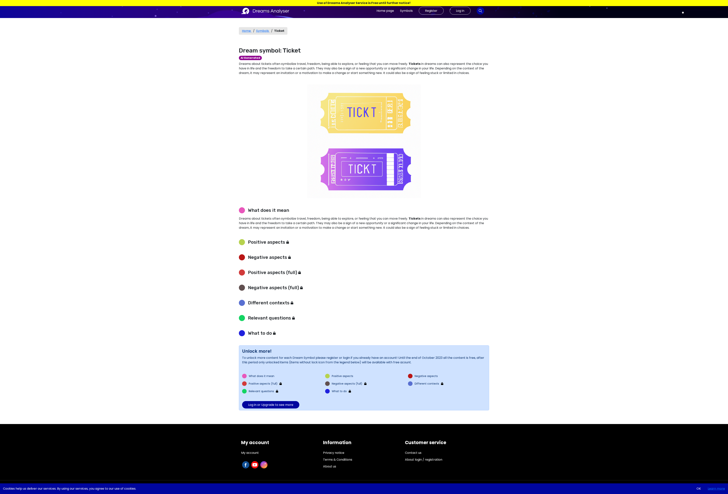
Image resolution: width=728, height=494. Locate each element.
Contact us (413, 453)
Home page (385, 11)
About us (329, 466)
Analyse (480, 11)
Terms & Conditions (337, 459)
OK (699, 488)
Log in (460, 11)
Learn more (716, 488)
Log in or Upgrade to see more (270, 405)
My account (250, 453)
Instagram (264, 464)
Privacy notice (333, 453)
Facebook (245, 464)
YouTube (254, 464)
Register (431, 11)
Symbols (406, 11)
